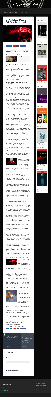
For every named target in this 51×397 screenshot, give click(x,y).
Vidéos (26, 12)
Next (32, 34)
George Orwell (27, 341)
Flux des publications (6, 387)
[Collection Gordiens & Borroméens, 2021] (42, 122)
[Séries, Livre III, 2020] (42, 141)
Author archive (7, 347)
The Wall (28, 342)
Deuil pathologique (25, 340)
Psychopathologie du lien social (27, 338)
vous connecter (11, 371)
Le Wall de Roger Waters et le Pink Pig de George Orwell (17, 21)
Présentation (6, 9)
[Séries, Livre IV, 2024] (42, 58)
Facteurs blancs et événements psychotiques (19, 9)
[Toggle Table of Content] (29, 56)
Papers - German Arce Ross (10, 362)
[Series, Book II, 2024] (42, 80)
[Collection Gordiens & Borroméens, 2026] (42, 37)
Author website (9, 347)
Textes (22, 12)
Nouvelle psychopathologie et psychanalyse (25, 4)
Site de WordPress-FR (6, 390)
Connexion (4, 386)
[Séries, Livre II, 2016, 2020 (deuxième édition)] (42, 163)
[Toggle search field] (47, 12)
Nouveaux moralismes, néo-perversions (27, 337)
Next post (24, 346)
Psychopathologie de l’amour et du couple (11, 12)
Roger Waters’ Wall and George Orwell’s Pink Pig (23, 58)
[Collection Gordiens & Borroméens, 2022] (42, 102)
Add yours (28, 352)
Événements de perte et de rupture (35, 9)
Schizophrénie (25, 342)
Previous (3, 34)
